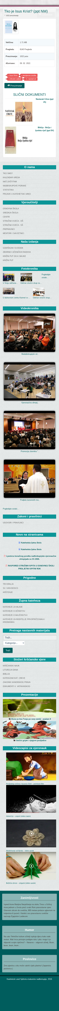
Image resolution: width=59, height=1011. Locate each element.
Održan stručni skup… (42, 298)
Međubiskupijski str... (30, 354)
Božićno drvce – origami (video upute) (21, 883)
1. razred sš (31, 79)
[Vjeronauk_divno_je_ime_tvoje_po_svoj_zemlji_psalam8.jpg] (29, 708)
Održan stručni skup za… (31, 283)
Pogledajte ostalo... (11, 509)
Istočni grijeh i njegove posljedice (31, 740)
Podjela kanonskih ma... (30, 500)
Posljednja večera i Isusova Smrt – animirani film (25, 784)
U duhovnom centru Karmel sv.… (16, 298)
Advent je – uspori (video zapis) (18, 816)
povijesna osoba (29, 75)
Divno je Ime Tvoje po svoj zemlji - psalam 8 (31, 719)
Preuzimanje (16, 85)
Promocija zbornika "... (30, 451)
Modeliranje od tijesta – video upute (20, 851)
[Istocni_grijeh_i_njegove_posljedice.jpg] (29, 729)
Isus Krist (13, 75)
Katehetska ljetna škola (31, 543)
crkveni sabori (15, 79)
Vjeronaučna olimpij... (30, 403)
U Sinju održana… (10, 283)
